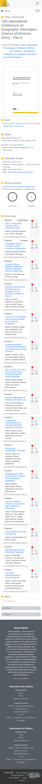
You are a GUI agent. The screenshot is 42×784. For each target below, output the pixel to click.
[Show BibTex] (37, 227)
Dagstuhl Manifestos (21, 712)
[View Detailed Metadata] (32, 224)
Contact (22, 780)
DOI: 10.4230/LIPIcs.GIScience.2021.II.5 (15, 390)
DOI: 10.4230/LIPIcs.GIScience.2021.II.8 (15, 467)
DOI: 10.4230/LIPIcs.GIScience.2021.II (15, 236)
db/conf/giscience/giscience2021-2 (21, 172)
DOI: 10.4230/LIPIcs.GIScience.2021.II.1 (15, 280)
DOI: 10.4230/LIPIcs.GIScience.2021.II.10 (15, 524)
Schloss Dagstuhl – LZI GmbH (27, 773)
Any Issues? (37, 775)
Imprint (24, 778)
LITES (21, 715)
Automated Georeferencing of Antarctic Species (12, 575)
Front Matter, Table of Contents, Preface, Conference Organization (15, 246)
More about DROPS (21, 678)
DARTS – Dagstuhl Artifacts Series (21, 706)
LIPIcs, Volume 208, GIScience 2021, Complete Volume (13, 225)
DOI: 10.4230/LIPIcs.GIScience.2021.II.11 (15, 543)
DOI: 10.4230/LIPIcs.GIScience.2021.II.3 (15, 337)
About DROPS (14, 778)
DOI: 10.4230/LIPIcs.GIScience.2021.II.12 (15, 566)
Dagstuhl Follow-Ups (21, 699)
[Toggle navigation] (37, 3)
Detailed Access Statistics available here (20, 186)
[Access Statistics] (37, 224)
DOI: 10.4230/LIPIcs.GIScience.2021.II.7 (15, 441)
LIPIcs (21, 693)
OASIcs (21, 696)
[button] (38, 10)
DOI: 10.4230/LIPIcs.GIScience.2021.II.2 (15, 310)
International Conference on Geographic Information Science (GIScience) (20, 54)
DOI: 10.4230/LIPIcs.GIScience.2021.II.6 (15, 413)
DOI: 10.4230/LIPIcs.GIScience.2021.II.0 (15, 257)
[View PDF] (32, 221)
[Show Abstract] (32, 227)
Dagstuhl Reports (21, 709)
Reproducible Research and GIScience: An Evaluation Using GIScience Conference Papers (15, 291)
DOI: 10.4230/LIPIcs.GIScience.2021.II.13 (15, 591)
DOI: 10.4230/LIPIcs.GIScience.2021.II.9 (15, 494)
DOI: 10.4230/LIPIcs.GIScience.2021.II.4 (15, 362)
